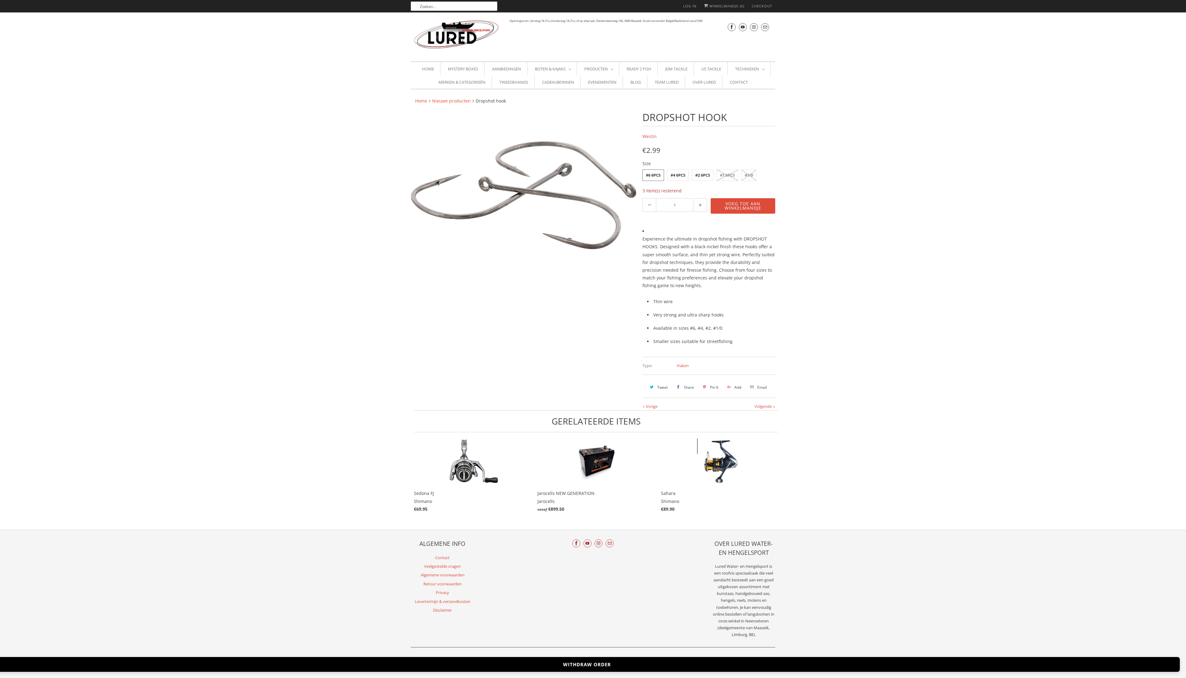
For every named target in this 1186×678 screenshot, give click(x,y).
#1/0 (749, 175)
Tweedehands (513, 82)
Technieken (747, 69)
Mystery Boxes (463, 69)
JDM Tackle (676, 69)
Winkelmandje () (726, 6)
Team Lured (667, 82)
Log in (689, 6)
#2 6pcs (702, 175)
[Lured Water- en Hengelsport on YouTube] (743, 27)
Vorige (651, 406)
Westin (649, 136)
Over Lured (704, 82)
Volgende (764, 406)
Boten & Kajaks (550, 69)
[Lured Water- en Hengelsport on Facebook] (732, 27)
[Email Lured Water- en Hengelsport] (765, 27)
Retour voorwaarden (442, 584)
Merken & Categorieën (462, 82)
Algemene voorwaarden (443, 575)
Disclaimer (442, 610)
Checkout (762, 6)
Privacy (442, 592)
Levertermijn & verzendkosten (442, 601)
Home (428, 69)
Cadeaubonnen (558, 82)
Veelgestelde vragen (442, 566)
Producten (596, 69)
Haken (683, 365)
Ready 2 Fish (639, 69)
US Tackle (711, 69)
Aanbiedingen (506, 69)
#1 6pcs (727, 175)
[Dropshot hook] (523, 195)
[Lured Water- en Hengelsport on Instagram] (754, 27)
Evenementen (602, 82)
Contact (739, 82)
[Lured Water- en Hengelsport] (457, 36)
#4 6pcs (678, 175)
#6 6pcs (653, 175)
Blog (635, 82)
